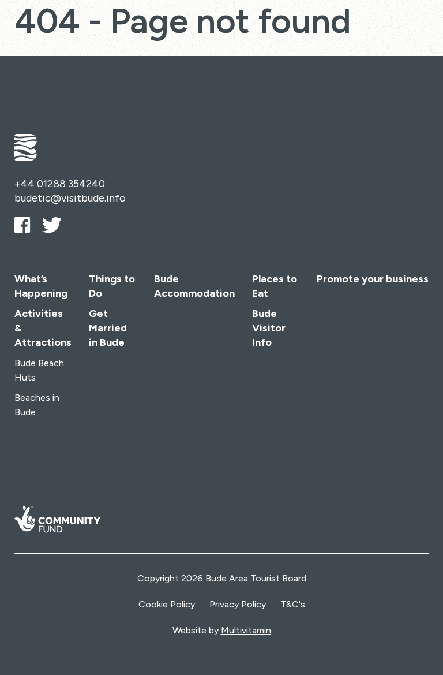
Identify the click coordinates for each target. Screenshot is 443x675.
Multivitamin (246, 630)
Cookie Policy (166, 604)
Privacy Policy (237, 604)
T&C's (292, 604)
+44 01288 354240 (59, 183)
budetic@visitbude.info (70, 198)
